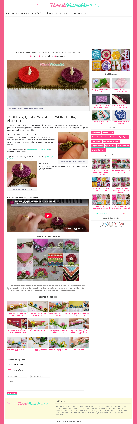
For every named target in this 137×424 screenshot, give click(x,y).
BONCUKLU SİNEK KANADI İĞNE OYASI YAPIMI (121, 107)
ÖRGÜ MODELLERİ (22, 13)
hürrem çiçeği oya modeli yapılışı (48, 286)
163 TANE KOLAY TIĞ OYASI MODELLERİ (121, 171)
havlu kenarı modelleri (48, 288)
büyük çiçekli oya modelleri (30, 288)
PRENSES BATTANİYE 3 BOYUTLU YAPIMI (121, 91)
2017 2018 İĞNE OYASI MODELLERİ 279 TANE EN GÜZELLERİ (101, 172)
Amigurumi (96, 132)
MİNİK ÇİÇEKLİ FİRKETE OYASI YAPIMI (58, 314)
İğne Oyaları (123, 137)
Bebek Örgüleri (107, 132)
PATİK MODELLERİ (80, 13)
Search (124, 213)
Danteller (113, 137)
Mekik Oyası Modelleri (111, 141)
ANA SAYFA (10, 13)
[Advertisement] (68, 33)
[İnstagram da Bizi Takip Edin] (110, 224)
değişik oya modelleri (35, 290)
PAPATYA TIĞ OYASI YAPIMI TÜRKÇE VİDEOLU (17, 314)
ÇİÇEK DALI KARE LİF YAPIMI (101, 123)
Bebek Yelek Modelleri (100, 137)
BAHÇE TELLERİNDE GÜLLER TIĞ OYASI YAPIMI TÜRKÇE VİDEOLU (79, 332)
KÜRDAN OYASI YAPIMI (37, 330)
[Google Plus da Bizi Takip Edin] (121, 224)
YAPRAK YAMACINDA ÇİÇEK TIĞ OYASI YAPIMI (58, 331)
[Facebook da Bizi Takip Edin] (100, 224)
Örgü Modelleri (97, 146)
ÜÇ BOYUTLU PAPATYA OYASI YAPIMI (38, 350)
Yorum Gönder (12, 393)
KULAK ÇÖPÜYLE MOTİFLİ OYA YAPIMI (17, 350)
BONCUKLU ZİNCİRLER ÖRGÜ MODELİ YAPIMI (101, 107)
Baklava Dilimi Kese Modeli (38, 149)
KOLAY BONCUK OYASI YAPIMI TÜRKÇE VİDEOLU (79, 314)
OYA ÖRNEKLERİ (65, 13)
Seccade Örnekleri (98, 150)
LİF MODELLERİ (51, 13)
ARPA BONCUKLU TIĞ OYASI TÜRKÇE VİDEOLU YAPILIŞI (17, 331)
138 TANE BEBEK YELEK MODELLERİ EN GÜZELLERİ (101, 207)
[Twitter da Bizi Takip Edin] (105, 224)
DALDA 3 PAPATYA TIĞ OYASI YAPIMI (58, 350)
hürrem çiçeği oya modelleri (71, 286)
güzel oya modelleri (51, 290)
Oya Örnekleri (31, 52)
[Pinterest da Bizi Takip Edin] (116, 224)
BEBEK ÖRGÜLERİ (38, 13)
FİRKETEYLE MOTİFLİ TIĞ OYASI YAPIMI (38, 314)
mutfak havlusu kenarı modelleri (69, 288)
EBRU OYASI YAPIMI (79, 349)
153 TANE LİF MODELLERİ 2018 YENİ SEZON (101, 189)
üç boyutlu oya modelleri (67, 290)
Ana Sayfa (20, 52)
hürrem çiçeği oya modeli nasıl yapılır (23, 286)
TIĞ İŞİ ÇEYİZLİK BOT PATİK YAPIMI (101, 91)
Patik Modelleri (123, 146)
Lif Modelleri (96, 141)
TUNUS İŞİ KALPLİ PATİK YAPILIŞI (121, 123)
